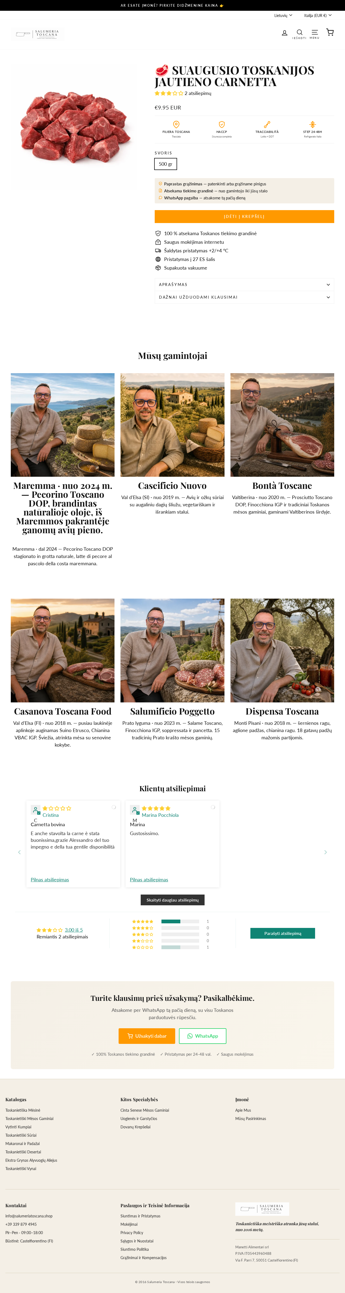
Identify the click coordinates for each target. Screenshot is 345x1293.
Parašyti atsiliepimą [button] (282, 933)
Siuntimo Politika (134, 1249)
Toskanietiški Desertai (23, 1152)
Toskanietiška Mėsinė (22, 1110)
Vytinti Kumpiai (18, 1127)
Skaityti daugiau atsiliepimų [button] (173, 899)
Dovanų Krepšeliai (135, 1127)
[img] (57, 808)
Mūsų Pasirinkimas (250, 1118)
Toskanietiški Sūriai (20, 1135)
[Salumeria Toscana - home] (262, 1209)
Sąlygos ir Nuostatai (136, 1241)
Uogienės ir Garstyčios (138, 1118)
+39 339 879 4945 (21, 1224)
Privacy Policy (131, 1232)
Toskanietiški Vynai (20, 1168)
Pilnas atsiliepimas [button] (50, 879)
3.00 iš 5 (74, 930)
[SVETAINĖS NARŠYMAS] (314, 31)
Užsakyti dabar (151, 1036)
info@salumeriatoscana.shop (29, 1216)
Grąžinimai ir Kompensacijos (143, 1257)
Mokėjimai (128, 1224)
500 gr (165, 164)
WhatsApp (206, 1036)
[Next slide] (325, 852)
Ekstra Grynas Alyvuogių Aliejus (31, 1160)
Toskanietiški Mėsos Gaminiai (29, 1118)
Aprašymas (173, 284)
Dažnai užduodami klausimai (198, 297)
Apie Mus (243, 1110)
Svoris (163, 153)
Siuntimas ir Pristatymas (140, 1216)
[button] (170, 93)
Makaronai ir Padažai (22, 1143)
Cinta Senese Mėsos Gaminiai (144, 1110)
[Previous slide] (19, 852)
